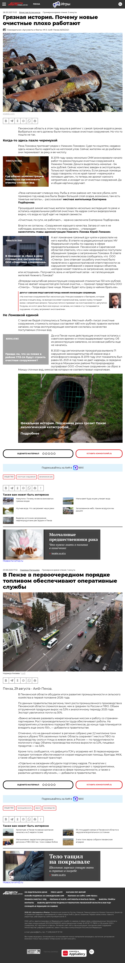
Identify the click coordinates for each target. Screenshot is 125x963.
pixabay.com (9, 114)
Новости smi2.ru (13, 560)
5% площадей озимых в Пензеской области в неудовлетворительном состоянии (97, 831)
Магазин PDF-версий (76, 892)
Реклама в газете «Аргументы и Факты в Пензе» (72, 899)
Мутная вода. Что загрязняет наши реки (35, 508)
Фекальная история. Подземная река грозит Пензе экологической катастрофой (63, 425)
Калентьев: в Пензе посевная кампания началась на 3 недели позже (34, 831)
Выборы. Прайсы (107, 899)
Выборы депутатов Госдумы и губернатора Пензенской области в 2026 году (74, 903)
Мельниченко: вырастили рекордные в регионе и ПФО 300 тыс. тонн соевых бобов (37, 840)
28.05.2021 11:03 (10, 12)
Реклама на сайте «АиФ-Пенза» (83, 896)
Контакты (29, 903)
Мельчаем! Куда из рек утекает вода (93, 499)
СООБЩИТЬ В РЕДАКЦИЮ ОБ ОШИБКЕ (41, 906)
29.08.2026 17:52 (10, 570)
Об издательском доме (36, 892)
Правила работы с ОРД (35, 899)
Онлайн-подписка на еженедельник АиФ (44, 896)
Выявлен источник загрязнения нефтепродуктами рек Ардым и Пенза (34, 519)
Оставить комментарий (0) (99, 454)
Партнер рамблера (51, 952)
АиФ (23, 673)
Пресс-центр (56, 892)
